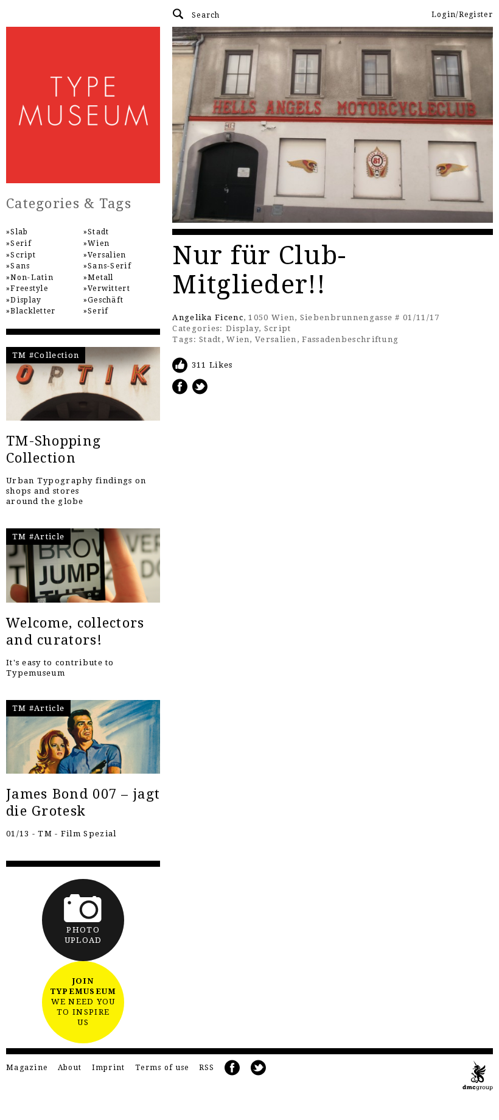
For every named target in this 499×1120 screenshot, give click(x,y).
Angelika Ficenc (207, 317)
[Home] (83, 105)
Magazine (26, 1067)
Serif (21, 243)
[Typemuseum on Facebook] (232, 1068)
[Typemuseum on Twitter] (259, 1068)
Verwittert (109, 288)
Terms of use (162, 1067)
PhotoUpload (83, 935)
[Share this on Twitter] (200, 386)
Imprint (108, 1067)
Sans (20, 266)
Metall (101, 277)
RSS (207, 1067)
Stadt (210, 339)
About (70, 1067)
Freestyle (29, 288)
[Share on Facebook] (180, 386)
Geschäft (106, 300)
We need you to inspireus (83, 1001)
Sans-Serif (109, 266)
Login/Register (462, 14)
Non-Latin (32, 277)
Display (242, 328)
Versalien (276, 339)
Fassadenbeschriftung (350, 339)
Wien (238, 339)
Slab (19, 232)
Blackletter (32, 311)
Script (277, 328)
